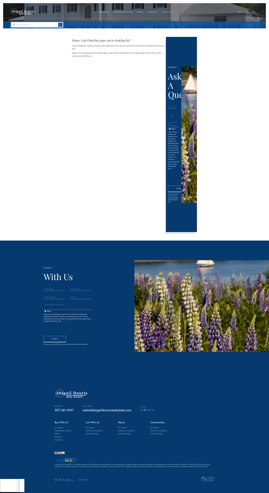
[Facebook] (141, 410)
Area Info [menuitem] (5, 491)
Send (179, 189)
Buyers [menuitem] (4, 485)
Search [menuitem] (140, 12)
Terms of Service (174, 199)
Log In (247, 12)
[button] (60, 25)
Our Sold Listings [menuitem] (92, 434)
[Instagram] (153, 410)
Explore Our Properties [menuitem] (94, 431)
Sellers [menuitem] (4, 488)
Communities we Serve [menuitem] (124, 12)
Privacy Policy (174, 198)
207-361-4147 (64, 410)
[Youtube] (144, 410)
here (105, 53)
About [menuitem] (4, 483)
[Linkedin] (149, 410)
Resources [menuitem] (152, 12)
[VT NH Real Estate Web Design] (207, 479)
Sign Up (240, 12)
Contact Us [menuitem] (167, 12)
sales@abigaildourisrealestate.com (107, 410)
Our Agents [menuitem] (104, 12)
